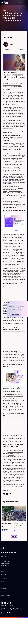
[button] (14, 2)
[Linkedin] (5, 603)
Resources (4, 592)
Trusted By (4, 585)
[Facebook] (2, 603)
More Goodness (5, 595)
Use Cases (4, 581)
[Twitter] (8, 603)
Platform (3, 571)
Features (3, 574)
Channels (4, 578)
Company (4, 588)
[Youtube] (10, 603)
